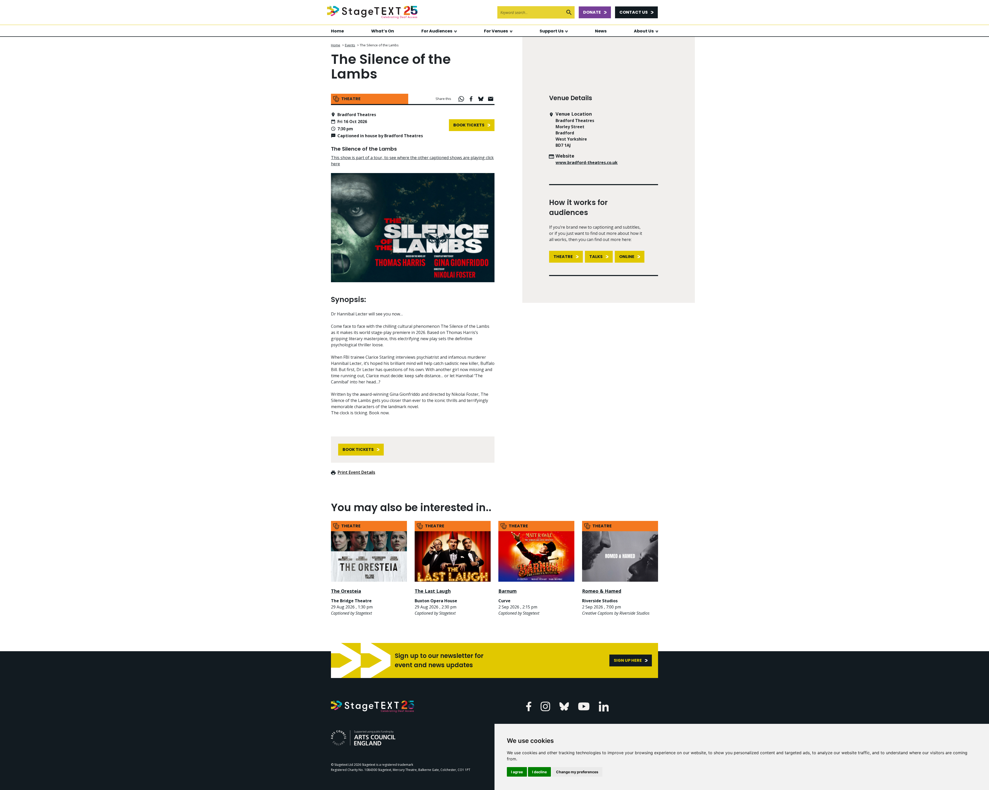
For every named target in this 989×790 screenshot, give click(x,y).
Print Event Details (356, 472)
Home (337, 31)
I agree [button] (517, 772)
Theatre (563, 257)
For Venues (496, 31)
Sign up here (628, 660)
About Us (644, 31)
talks (596, 257)
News (601, 31)
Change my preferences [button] (577, 772)
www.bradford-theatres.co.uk (587, 162)
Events (350, 45)
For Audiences (436, 31)
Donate (592, 12)
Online (626, 257)
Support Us (552, 31)
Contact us (633, 12)
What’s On (382, 31)
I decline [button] (539, 772)
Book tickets (468, 125)
